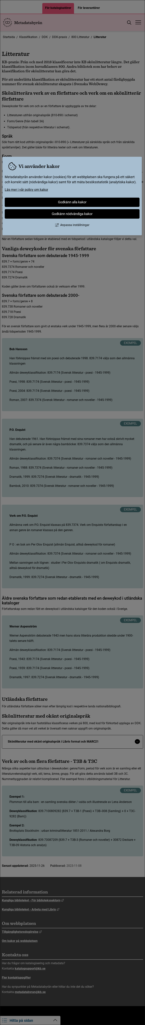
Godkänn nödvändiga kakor (72, 214)
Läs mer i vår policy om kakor (26, 190)
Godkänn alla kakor (72, 202)
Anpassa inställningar (74, 225)
